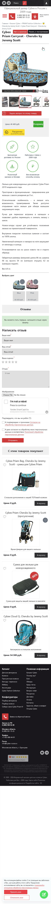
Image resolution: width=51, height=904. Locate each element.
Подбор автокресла (9, 701)
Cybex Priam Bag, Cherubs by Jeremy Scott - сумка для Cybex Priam (26, 462)
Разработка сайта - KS (34, 783)
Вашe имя (6, 335)
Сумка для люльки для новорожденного (25, 566)
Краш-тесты (31, 685)
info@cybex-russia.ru (9, 743)
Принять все (15, 892)
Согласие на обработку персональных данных (22, 423)
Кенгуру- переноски (9, 682)
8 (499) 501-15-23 (23, 17)
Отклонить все (16, 897)
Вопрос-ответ (32, 691)
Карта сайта (33, 780)
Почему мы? (31, 676)
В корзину (38, 123)
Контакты (30, 703)
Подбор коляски (8, 704)
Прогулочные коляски (10, 679)
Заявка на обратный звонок (20, 717)
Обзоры (30, 682)
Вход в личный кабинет (46, 3)
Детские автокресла (9, 673)
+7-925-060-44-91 (8, 737)
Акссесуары (6, 688)
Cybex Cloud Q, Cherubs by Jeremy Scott (26, 616)
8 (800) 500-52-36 (23, 15)
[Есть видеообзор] (45, 520)
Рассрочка (17, 132)
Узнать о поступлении (38, 31)
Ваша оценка (8, 357)
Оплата (29, 700)
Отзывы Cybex (32, 709)
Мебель (5, 685)
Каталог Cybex (32, 673)
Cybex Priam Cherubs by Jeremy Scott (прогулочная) (25, 514)
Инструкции (31, 688)
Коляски (5, 676)
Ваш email (6, 346)
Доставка (30, 697)
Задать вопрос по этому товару (23, 113)
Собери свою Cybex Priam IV (12, 707)
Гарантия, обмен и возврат (36, 706)
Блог (28, 679)
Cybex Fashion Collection (11, 691)
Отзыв (5, 368)
